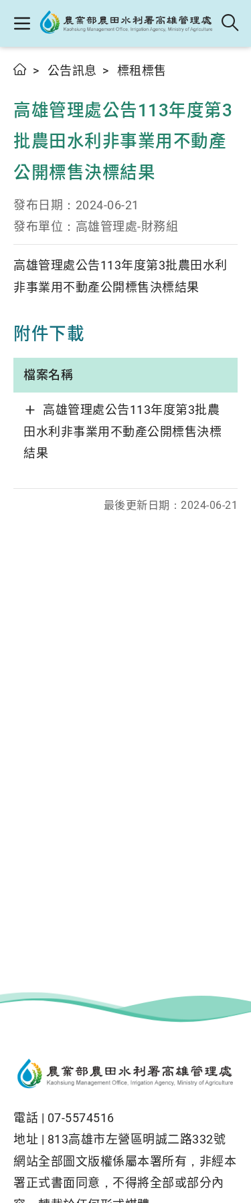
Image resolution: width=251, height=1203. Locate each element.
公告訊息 (72, 71)
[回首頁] (125, 1075)
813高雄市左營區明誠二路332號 (137, 1139)
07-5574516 (81, 1118)
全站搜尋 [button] (230, 23)
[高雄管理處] (126, 23)
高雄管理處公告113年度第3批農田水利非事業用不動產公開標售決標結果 (122, 431)
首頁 (20, 69)
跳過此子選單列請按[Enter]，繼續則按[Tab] (26, 85)
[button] (22, 23)
